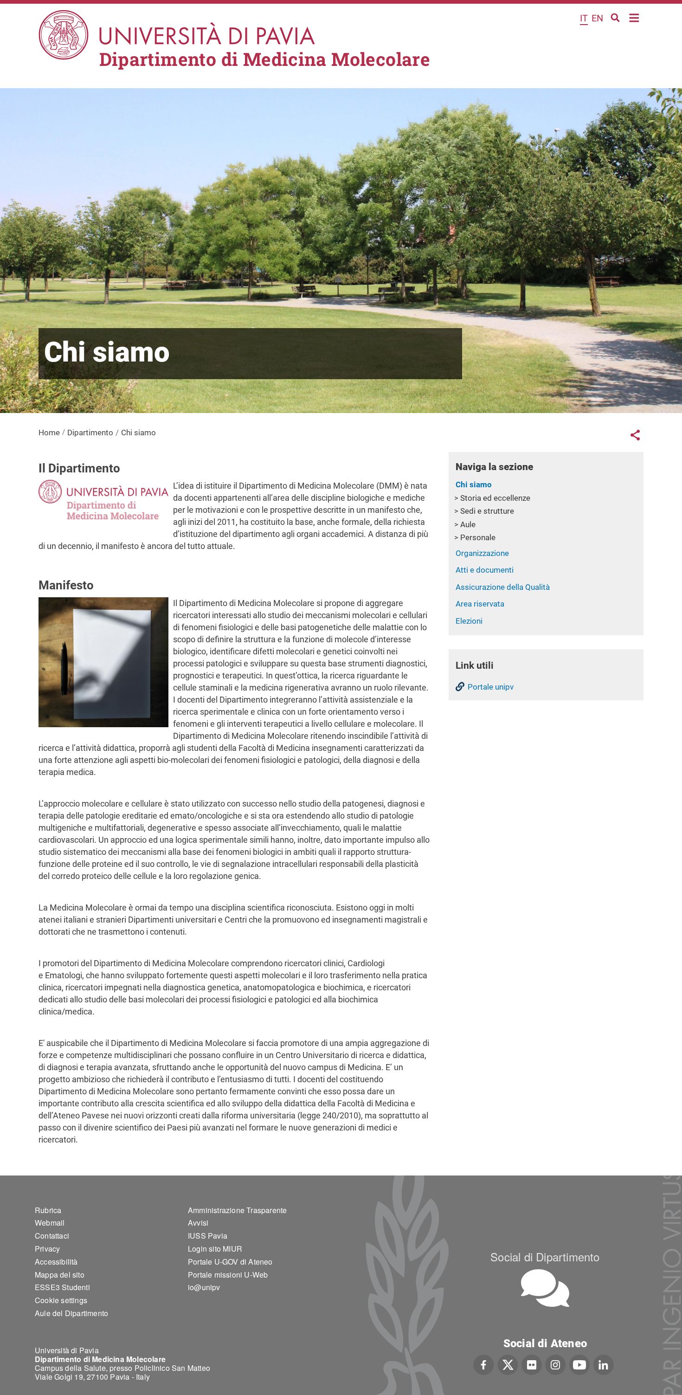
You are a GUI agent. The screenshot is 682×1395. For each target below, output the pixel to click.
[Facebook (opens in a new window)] (483, 1364)
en (597, 18)
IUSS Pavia (207, 1235)
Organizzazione (482, 553)
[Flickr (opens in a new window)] (531, 1364)
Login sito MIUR (215, 1248)
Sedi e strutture (487, 511)
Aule (468, 524)
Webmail (49, 1222)
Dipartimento (90, 432)
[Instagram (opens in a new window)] (555, 1364)
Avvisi (198, 1222)
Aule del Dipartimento (71, 1313)
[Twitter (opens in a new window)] (507, 1364)
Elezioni (469, 621)
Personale (477, 537)
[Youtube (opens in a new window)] (579, 1364)
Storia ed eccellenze (495, 498)
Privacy (47, 1248)
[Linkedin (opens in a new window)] (603, 1364)
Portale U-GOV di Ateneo (230, 1261)
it (584, 18)
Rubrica (48, 1210)
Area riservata (480, 603)
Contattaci (52, 1235)
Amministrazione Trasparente (237, 1210)
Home (634, 17)
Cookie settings (61, 1300)
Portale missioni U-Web (228, 1274)
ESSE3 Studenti (62, 1287)
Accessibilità (56, 1261)
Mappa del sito (59, 1274)
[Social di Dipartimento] (545, 1288)
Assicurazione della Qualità (503, 587)
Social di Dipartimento (544, 1256)
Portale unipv (491, 686)
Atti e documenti (485, 570)
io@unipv (204, 1287)
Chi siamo (474, 484)
